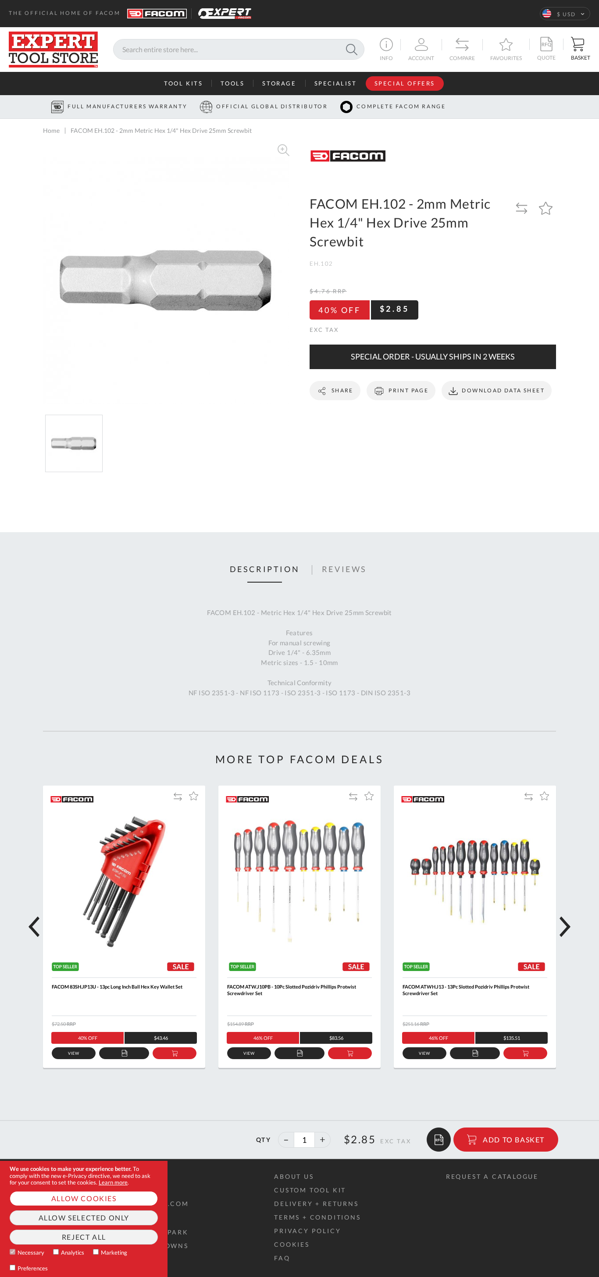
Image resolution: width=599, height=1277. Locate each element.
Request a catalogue (492, 1176)
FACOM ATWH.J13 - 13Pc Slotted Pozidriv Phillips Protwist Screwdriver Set (466, 990)
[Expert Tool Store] (53, 48)
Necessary (31, 1252)
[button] (565, 13)
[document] (84, 1219)
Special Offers (404, 83)
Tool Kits (183, 83)
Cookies (292, 1244)
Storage (279, 83)
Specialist (335, 83)
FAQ (282, 1258)
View (74, 1053)
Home (51, 130)
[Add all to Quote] (439, 1140)
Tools (232, 83)
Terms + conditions (317, 1217)
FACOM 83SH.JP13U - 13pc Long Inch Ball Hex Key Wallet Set (117, 986)
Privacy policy (307, 1230)
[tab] (265, 570)
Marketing (114, 1252)
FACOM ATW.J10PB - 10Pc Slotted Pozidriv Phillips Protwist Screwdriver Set (291, 990)
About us (294, 1176)
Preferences (33, 1268)
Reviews (344, 569)
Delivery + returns (316, 1203)
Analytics (72, 1252)
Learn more (113, 1182)
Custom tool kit (310, 1190)
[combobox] (238, 49)
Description (265, 569)
